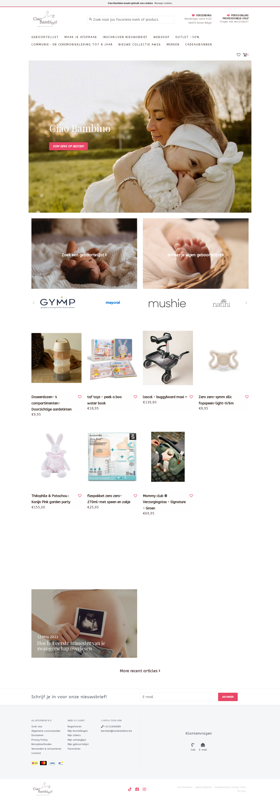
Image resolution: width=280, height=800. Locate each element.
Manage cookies (163, 3)
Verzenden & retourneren (46, 748)
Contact (36, 753)
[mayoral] (59, 303)
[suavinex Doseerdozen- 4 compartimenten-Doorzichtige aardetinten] (56, 358)
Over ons (36, 726)
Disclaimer (37, 735)
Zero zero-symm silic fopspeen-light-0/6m (216, 400)
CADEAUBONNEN (198, 44)
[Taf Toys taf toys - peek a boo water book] (112, 358)
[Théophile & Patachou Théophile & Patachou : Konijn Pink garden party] (56, 457)
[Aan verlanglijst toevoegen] (80, 397)
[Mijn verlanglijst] (239, 54)
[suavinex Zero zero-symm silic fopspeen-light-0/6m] (224, 358)
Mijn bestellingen (78, 730)
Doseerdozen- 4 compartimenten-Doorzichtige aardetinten (51, 403)
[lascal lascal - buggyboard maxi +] (168, 358)
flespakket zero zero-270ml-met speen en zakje (108, 499)
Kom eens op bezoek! (68, 146)
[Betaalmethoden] (35, 764)
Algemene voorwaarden (45, 730)
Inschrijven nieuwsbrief (125, 37)
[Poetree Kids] (221, 303)
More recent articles (139, 671)
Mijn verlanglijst (77, 739)
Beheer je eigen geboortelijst (194, 255)
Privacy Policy (39, 739)
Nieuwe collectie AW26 (139, 44)
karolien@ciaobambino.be (116, 730)
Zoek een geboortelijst (83, 255)
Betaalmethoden (41, 744)
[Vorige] (33, 303)
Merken (173, 44)
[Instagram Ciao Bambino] (144, 789)
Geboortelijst (45, 37)
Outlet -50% (187, 37)
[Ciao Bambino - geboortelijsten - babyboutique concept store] (56, 19)
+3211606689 (112, 726)
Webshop (161, 37)
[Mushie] (113, 303)
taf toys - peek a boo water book (104, 400)
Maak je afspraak (81, 37)
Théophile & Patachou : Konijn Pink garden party (50, 499)
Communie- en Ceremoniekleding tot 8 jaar (72, 44)
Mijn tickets (74, 735)
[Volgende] (246, 303)
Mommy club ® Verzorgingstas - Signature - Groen (164, 502)
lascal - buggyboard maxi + (165, 397)
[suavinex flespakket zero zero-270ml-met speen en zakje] (112, 457)
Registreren (75, 726)
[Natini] (167, 303)
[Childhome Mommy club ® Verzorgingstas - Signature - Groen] (168, 457)
